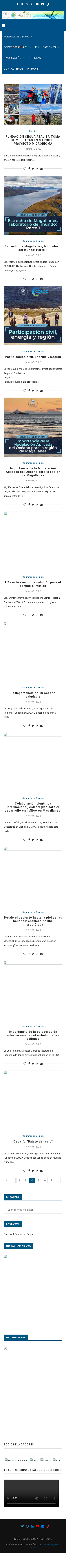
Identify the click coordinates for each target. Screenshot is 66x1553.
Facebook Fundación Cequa (19, 1234)
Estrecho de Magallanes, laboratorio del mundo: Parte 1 (33, 248)
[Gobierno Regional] (16, 1460)
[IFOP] (56, 1460)
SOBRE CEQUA (30, 1539)
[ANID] (34, 1460)
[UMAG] (45, 1460)
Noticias (33, 131)
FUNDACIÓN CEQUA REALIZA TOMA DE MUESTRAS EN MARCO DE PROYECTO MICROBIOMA (33, 140)
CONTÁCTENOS (13, 68)
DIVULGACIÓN (12, 57)
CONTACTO (46, 1539)
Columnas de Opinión (33, 241)
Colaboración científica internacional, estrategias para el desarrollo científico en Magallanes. (33, 807)
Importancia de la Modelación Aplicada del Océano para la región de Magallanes (33, 472)
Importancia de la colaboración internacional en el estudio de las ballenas (33, 1035)
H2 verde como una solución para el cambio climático (33, 584)
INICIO (17, 1539)
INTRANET (33, 68)
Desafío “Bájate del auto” (33, 1141)
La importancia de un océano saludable (33, 694)
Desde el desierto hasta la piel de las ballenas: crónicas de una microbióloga (33, 921)
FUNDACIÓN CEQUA (16, 36)
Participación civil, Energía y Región (33, 357)
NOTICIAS (35, 57)
